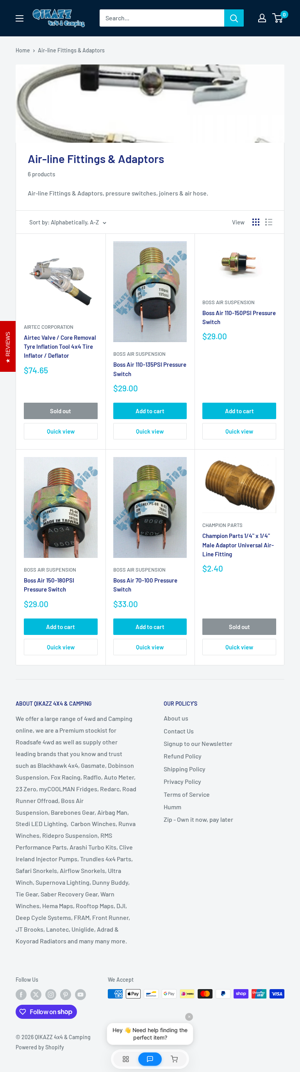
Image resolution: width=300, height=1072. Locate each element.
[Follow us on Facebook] (21, 994)
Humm (172, 806)
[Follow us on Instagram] (50, 994)
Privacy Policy (182, 781)
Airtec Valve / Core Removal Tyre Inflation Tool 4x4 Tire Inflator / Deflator (60, 346)
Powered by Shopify (40, 1047)
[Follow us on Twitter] (35, 994)
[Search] (234, 18)
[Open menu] (19, 18)
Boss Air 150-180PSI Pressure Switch (49, 585)
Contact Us (179, 731)
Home (23, 50)
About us (176, 718)
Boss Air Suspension (139, 354)
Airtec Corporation (48, 327)
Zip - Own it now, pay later (198, 819)
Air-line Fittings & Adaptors (71, 50)
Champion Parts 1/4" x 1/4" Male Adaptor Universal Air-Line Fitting (238, 545)
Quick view (61, 431)
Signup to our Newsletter (198, 743)
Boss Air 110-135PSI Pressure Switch (149, 369)
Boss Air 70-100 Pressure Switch (145, 585)
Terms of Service (187, 794)
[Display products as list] (268, 222)
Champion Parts (222, 525)
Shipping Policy (184, 769)
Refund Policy (183, 756)
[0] (278, 18)
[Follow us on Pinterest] (65, 994)
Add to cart (150, 410)
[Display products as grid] (255, 222)
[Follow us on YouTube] (80, 994)
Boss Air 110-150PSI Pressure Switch (239, 317)
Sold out (60, 410)
